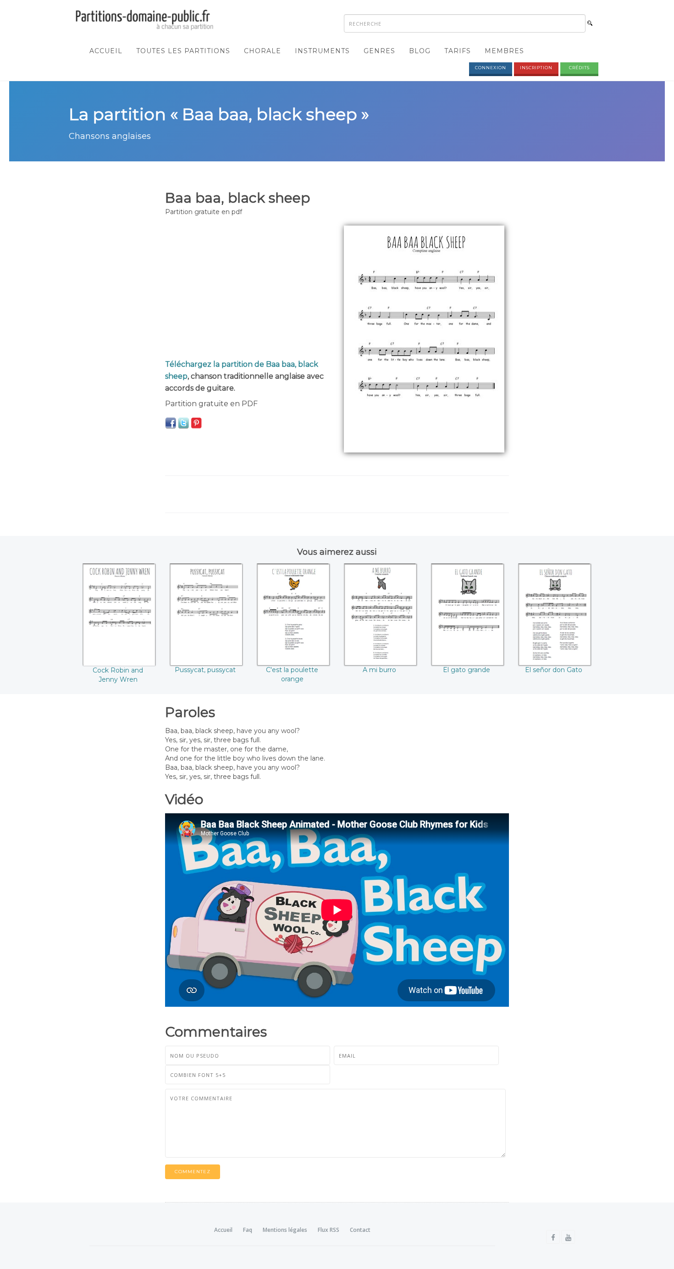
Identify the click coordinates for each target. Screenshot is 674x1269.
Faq (247, 1230)
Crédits (579, 67)
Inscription (536, 67)
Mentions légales (285, 1230)
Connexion (490, 67)
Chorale (262, 51)
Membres (504, 51)
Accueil (105, 51)
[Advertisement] (247, 290)
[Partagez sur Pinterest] (196, 423)
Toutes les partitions (183, 51)
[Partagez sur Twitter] (183, 423)
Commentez (192, 1172)
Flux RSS (328, 1230)
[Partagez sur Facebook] (170, 423)
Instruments (322, 51)
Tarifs (457, 51)
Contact (360, 1230)
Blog (420, 51)
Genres (379, 51)
